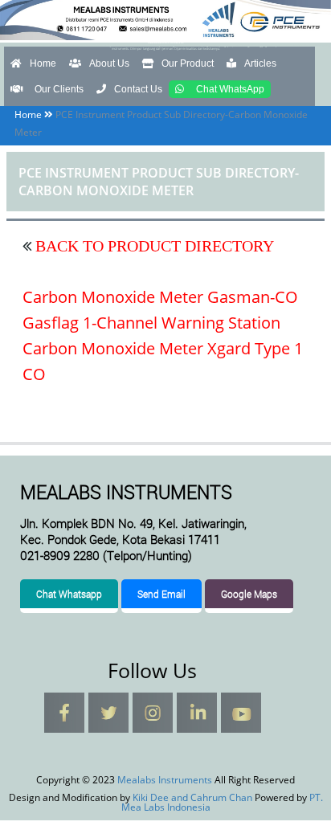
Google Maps (249, 593)
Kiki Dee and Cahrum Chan (192, 797)
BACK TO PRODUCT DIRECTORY (152, 246)
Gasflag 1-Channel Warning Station (151, 322)
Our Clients (59, 89)
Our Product (187, 63)
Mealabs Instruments (165, 42)
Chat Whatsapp (69, 593)
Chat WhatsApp (230, 89)
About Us (109, 63)
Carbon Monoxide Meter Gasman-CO (160, 297)
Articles (260, 63)
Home (43, 63)
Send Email (161, 593)
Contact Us (138, 89)
